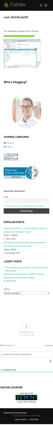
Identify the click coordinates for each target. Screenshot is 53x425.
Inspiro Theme (20, 419)
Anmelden (48, 345)
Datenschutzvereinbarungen (15, 413)
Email (6, 197)
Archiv (7, 289)
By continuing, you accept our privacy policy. (25, 206)
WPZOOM (34, 419)
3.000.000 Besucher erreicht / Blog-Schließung (26, 267)
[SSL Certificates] (11, 159)
